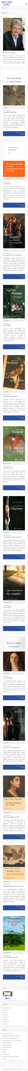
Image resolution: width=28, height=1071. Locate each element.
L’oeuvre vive (8, 468)
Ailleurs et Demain (7, 1007)
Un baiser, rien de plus (11, 747)
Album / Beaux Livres (7, 1033)
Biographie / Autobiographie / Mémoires (11, 1035)
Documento (5, 1014)
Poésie (4, 1051)
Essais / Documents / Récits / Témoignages (12, 1040)
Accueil (5, 12)
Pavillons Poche (6, 1021)
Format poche (6, 1017)
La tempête (7, 607)
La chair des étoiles (10, 396)
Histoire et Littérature (7, 1042)
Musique (4, 1049)
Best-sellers (5, 1010)
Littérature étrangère (7, 1045)
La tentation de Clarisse (12, 537)
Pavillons (5, 1019)
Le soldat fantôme (10, 112)
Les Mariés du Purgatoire (12, 255)
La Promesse (7, 678)
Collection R (5, 1012)
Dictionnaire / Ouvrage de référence (10, 1038)
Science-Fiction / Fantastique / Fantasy (11, 1056)
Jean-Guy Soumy (9, 53)
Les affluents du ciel (10, 957)
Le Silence (6, 184)
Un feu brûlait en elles (11, 817)
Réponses (5, 1024)
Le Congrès (7, 325)
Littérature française (7, 1047)
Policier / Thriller (6, 1054)
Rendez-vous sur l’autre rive (13, 886)
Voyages (5, 1058)
